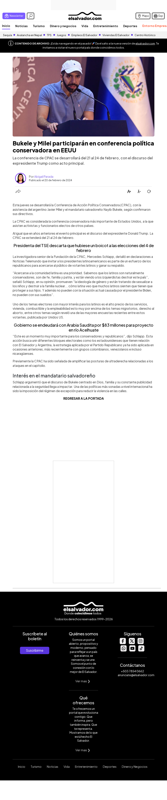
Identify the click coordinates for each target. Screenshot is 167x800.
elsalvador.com (145, 43)
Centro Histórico (145, 35)
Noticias (21, 26)
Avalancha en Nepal (29, 35)
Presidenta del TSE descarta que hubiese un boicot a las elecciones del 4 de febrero (83, 248)
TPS (49, 35)
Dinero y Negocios (134, 766)
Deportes (130, 26)
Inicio (6, 26)
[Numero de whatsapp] (123, 650)
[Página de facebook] (122, 643)
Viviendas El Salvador (115, 35)
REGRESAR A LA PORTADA (83, 398)
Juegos (61, 35)
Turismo (39, 26)
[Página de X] (131, 643)
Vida (84, 26)
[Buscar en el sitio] (30, 16)
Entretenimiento (105, 26)
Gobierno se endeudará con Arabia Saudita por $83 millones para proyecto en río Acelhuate (83, 327)
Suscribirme (34, 650)
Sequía (7, 35)
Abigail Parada (43, 176)
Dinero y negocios (63, 26)
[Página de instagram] (140, 643)
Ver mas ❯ (82, 681)
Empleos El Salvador (84, 35)
